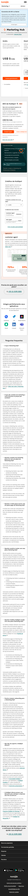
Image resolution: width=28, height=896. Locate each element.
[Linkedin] (18, 864)
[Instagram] (7, 864)
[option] (23, 6)
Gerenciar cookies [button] (14, 892)
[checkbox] (14, 214)
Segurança (21, 886)
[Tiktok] (26, 864)
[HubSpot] (5, 2)
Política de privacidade (10, 886)
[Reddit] (22, 864)
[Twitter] (15, 864)
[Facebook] (3, 864)
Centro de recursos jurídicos (14, 883)
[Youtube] (11, 864)
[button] (11, 84)
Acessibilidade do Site (14, 889)
